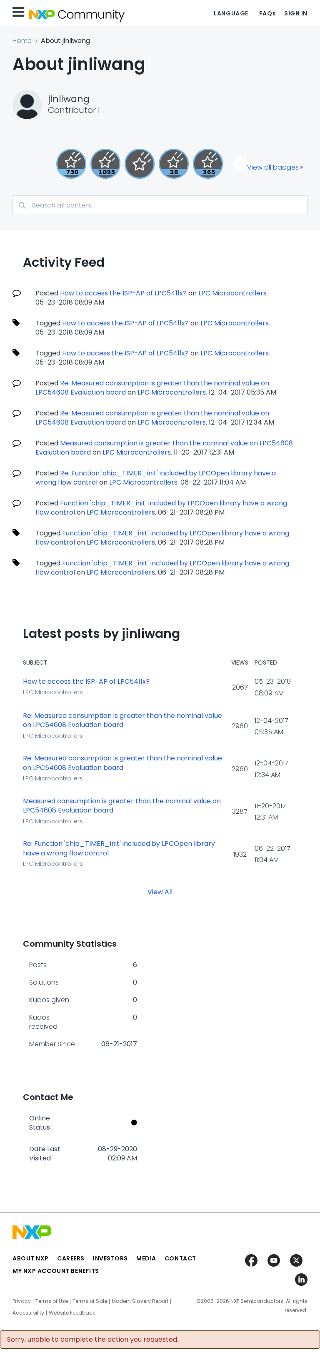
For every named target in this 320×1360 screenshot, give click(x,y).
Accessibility (28, 1312)
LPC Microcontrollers (232, 293)
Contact (180, 1258)
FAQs (267, 13)
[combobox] (160, 205)
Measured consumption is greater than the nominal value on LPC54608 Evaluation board (122, 806)
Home (22, 40)
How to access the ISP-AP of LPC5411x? (123, 293)
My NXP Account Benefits (55, 1271)
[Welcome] (140, 164)
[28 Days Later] (174, 164)
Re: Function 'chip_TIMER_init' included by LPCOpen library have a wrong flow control (119, 848)
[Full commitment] (71, 164)
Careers (71, 1258)
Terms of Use (51, 1301)
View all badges (273, 167)
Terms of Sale (89, 1301)
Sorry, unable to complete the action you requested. (92, 1339)
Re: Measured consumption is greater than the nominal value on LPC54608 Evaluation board (122, 720)
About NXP (30, 1258)
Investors (110, 1258)
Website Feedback (72, 1312)
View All (160, 892)
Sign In (296, 13)
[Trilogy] (105, 164)
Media (146, 1258)
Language (231, 13)
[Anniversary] (208, 164)
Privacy (21, 1301)
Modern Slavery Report (140, 1301)
